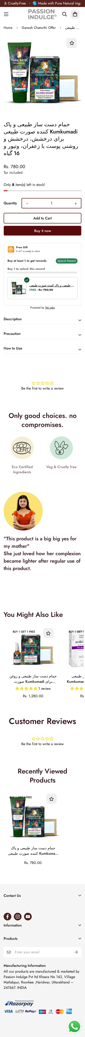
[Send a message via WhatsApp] (74, 1026)
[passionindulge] (42, 14)
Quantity (10, 203)
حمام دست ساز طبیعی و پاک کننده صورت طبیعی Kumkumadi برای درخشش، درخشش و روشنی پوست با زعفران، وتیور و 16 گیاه (33, 851)
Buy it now (42, 230)
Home (8, 27)
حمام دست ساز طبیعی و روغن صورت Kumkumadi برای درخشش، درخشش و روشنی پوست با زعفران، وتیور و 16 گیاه (33, 679)
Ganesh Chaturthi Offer (39, 27)
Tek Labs (50, 308)
